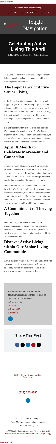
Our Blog (37, 8)
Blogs (45, 55)
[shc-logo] (28, 375)
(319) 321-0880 (28, 392)
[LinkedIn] (28, 345)
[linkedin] (10, 318)
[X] (22, 345)
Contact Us (13, 312)
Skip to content (6, 2)
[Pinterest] (33, 345)
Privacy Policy (10, 434)
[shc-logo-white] (12, 24)
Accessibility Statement (25, 434)
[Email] (39, 345)
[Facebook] (17, 345)
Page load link (6, 442)
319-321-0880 (14, 309)
